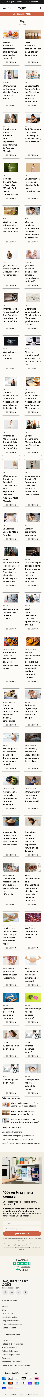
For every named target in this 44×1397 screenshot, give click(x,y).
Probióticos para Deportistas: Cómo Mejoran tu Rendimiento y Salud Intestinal (33, 135)
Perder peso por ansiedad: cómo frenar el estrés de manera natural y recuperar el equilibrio (33, 572)
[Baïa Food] (22, 7)
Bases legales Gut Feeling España (16, 1365)
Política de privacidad (11, 1354)
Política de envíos (9, 1347)
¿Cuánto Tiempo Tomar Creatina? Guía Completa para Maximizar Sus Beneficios (11, 315)
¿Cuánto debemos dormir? (29, 1049)
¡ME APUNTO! (22, 1233)
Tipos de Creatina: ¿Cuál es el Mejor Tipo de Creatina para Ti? (33, 358)
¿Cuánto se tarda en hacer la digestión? (10, 974)
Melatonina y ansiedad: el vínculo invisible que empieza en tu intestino (32, 754)
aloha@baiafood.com (11, 1288)
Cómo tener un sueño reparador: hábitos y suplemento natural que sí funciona (32, 841)
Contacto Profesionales (12, 1324)
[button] (40, 7)
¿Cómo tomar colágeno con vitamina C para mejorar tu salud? (10, 92)
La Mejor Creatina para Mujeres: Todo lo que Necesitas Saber (33, 442)
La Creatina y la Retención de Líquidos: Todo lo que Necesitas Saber (33, 185)
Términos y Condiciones (12, 1362)
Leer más (11, 62)
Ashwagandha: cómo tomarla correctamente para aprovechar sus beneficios (11, 838)
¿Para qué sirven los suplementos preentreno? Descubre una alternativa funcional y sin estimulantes (11, 572)
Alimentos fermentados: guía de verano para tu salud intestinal (10, 51)
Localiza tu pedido (9, 1317)
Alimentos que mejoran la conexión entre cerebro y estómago (10, 798)
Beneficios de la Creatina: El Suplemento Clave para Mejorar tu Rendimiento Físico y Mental (32, 485)
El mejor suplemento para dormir (30, 532)
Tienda (5, 1306)
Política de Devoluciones (12, 1344)
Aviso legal (6, 1358)
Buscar (5, 1340)
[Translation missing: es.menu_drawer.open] (4, 7)
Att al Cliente (7, 1313)
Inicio (20, 24)
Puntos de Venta (9, 1328)
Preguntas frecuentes (11, 1321)
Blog (4, 1310)
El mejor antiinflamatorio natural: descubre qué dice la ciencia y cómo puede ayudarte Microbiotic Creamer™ (32, 665)
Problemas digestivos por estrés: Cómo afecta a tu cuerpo (32, 711)
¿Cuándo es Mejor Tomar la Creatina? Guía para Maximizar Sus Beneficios (10, 442)
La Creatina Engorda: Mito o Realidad (10, 532)
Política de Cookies (10, 1351)
